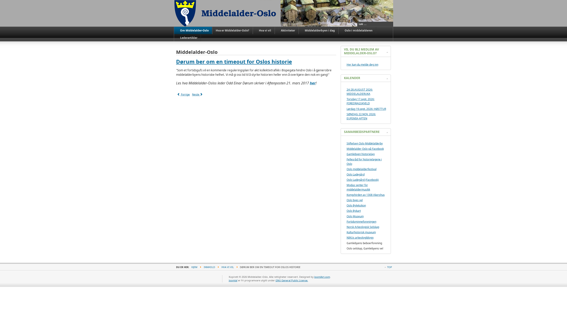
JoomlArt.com (322, 276)
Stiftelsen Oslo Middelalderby (365, 143)
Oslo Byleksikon (356, 205)
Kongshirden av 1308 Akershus (366, 195)
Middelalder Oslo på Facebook (365, 149)
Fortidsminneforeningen (361, 222)
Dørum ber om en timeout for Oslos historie (234, 61)
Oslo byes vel (355, 200)
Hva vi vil (227, 267)
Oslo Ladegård (356, 174)
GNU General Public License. (292, 280)
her (313, 83)
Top (389, 267)
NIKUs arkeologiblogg (360, 237)
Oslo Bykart (354, 211)
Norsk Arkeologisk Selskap (363, 227)
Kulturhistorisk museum (361, 232)
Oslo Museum (355, 216)
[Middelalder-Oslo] (227, 13)
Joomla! (233, 280)
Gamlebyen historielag (361, 154)
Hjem (194, 267)
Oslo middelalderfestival (362, 169)
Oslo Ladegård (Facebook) (363, 180)
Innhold (209, 267)
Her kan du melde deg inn (362, 64)
